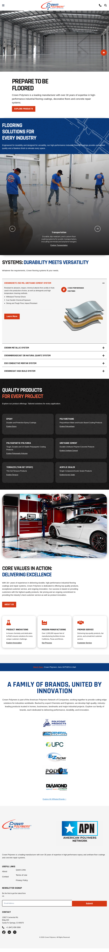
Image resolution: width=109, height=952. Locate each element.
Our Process (47, 643)
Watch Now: (38, 667)
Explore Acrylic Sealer (67, 475)
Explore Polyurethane (67, 426)
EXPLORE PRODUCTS (23, 108)
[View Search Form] (105, 5)
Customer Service (84, 643)
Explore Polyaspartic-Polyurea (16, 453)
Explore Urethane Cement (69, 450)
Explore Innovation (14, 643)
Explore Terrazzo (12, 475)
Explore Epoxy (11, 426)
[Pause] (104, 52)
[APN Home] (79, 833)
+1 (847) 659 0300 (13, 927)
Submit (89, 903)
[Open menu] (3, 5)
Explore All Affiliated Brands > (54, 799)
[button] (12, 229)
